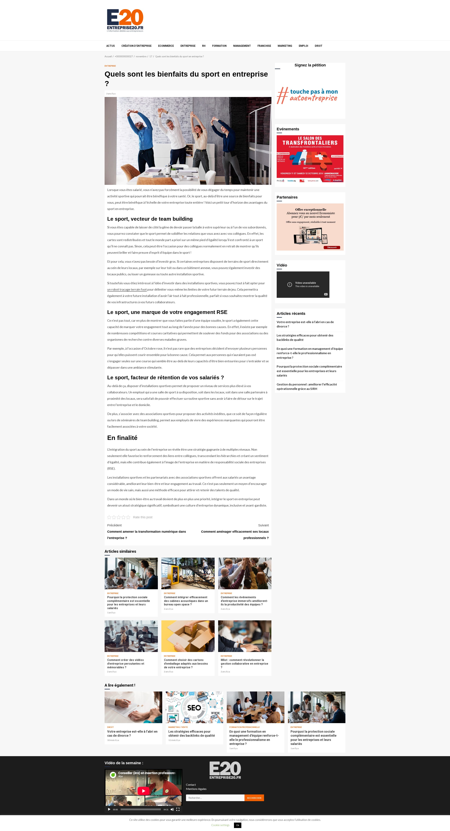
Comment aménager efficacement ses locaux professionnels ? (235, 532)
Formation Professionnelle (244, 727)
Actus (110, 45)
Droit (318, 45)
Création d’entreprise (136, 45)
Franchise (264, 45)
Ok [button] (237, 825)
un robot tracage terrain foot (127, 289)
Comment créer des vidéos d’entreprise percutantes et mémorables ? (131, 636)
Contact (191, 784)
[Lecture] (109, 809)
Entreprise (188, 45)
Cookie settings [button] (220, 825)
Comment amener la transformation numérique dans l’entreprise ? (146, 532)
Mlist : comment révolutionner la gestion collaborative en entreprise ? (244, 636)
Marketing (285, 45)
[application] (143, 791)
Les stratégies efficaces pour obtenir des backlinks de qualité (305, 337)
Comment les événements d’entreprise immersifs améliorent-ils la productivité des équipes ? (244, 573)
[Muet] (172, 809)
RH (203, 45)
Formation (219, 45)
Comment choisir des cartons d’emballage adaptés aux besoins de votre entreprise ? (188, 636)
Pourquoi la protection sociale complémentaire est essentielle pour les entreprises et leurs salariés (131, 573)
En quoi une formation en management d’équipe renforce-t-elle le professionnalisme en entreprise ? (310, 353)
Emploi (303, 45)
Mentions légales (196, 788)
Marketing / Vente (178, 727)
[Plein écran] (178, 809)
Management (242, 45)
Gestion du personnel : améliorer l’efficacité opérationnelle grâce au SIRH (307, 386)
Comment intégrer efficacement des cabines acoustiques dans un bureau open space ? (188, 573)
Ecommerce (166, 45)
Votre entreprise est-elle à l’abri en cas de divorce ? (305, 324)
